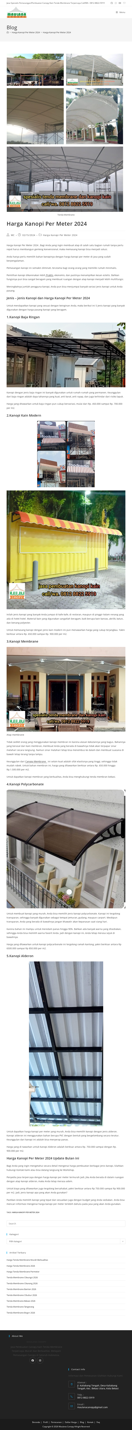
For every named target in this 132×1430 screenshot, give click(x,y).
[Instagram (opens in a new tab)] (116, 3)
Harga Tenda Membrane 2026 (21, 1265)
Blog (82, 1422)
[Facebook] (32, 1360)
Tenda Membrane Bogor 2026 (21, 1312)
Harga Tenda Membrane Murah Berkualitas (27, 1259)
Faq (98, 1422)
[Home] (8, 32)
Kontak (90, 1422)
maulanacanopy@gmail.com (92, 1407)
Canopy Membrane (36, 761)
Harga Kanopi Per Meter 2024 (57, 32)
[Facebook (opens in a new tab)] (112, 3)
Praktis (49, 275)
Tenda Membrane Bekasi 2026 (21, 1300)
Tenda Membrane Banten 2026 (21, 1289)
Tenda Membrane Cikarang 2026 (22, 1283)
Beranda (36, 1422)
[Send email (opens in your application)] (123, 3)
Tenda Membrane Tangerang (20, 1306)
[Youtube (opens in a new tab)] (120, 3)
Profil (45, 1422)
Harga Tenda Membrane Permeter (23, 1271)
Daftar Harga (71, 1422)
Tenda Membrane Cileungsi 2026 (22, 1277)
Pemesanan (56, 1422)
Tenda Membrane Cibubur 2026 (22, 1295)
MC (13, 235)
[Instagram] (40, 1360)
